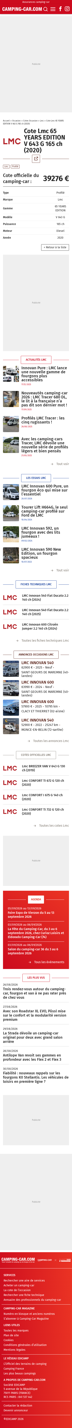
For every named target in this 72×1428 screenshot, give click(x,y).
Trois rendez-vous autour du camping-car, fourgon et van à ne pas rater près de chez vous (34, 993)
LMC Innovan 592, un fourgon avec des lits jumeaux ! (40, 532)
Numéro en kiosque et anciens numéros (29, 1314)
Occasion (16, 121)
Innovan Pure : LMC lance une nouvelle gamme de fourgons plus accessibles (44, 373)
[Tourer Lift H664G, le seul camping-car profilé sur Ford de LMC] (11, 513)
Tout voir (62, 464)
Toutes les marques (16, 1330)
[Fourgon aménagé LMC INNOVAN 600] (11, 688)
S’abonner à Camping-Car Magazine (26, 1318)
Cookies (9, 1340)
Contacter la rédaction (18, 1405)
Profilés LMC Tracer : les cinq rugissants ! (43, 420)
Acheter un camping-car (19, 1285)
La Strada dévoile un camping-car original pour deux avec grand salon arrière (32, 1037)
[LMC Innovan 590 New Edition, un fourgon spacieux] (11, 555)
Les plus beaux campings (20, 1373)
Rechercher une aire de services (24, 1280)
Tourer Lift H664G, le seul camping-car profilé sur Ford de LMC (44, 511)
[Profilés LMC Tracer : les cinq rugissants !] (11, 424)
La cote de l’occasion (17, 1290)
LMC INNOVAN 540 (37, 662)
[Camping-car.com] (22, 9)
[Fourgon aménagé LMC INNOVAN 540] (11, 669)
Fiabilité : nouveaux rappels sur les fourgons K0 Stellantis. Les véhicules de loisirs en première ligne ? (36, 1077)
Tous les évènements (49, 962)
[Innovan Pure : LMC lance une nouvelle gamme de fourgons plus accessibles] (11, 376)
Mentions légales (14, 1350)
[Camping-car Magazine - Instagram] (67, 9)
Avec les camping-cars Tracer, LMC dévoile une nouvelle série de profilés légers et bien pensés (44, 445)
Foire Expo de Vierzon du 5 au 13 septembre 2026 (31, 915)
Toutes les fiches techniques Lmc (45, 640)
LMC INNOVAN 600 (37, 682)
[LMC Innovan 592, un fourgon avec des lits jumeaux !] (11, 534)
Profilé (15, 166)
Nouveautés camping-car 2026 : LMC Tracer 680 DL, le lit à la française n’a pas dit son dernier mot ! (44, 399)
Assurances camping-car (36, 2)
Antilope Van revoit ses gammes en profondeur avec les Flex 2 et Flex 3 (32, 1057)
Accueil (6, 121)
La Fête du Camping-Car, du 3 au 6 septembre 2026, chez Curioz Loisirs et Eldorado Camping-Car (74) (36, 933)
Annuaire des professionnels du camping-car (32, 1300)
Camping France (14, 1368)
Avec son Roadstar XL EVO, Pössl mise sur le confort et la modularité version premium (34, 1015)
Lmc (42, 121)
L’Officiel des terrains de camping (25, 1364)
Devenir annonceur (16, 1410)
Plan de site (11, 1335)
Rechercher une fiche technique (24, 1295)
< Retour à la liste (55, 247)
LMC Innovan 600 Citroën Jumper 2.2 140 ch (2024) (40, 626)
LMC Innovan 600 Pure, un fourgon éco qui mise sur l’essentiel (44, 490)
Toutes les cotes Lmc (54, 825)
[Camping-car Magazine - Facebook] (60, 9)
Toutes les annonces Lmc (51, 741)
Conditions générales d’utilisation (25, 1345)
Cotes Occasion (30, 121)
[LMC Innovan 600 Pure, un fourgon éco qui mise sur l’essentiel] (11, 492)
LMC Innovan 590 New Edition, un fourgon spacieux (41, 553)
